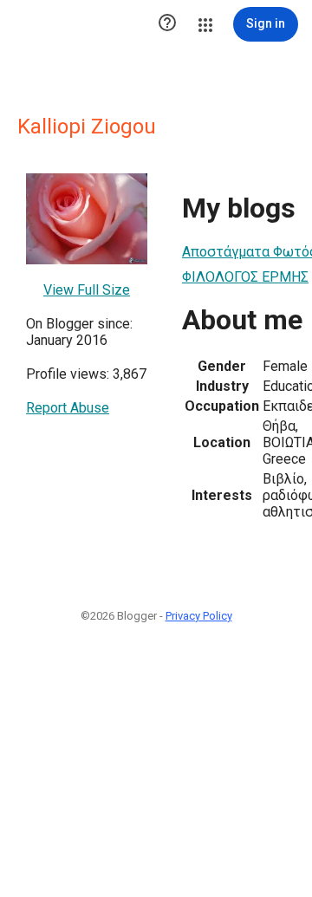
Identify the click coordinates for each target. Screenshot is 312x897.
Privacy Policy (199, 615)
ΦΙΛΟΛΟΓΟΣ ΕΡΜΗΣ (245, 277)
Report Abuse (67, 408)
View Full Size (86, 290)
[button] (167, 24)
